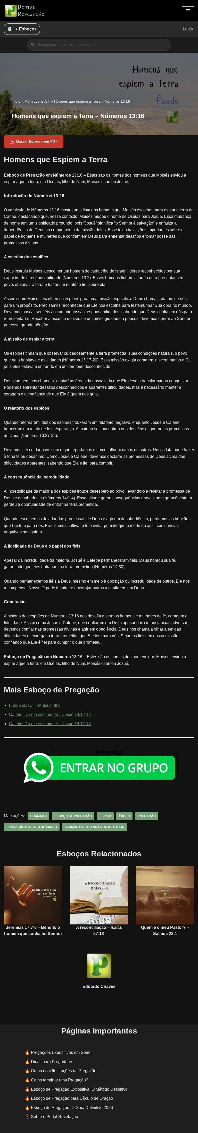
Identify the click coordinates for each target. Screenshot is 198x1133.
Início (16, 101)
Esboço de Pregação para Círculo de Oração (72, 1098)
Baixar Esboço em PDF (37, 141)
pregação (147, 816)
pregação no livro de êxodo (31, 827)
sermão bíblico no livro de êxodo (94, 827)
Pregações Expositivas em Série (60, 1052)
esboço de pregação (73, 816)
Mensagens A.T (37, 101)
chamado (38, 816)
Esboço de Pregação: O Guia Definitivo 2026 (72, 1107)
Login (188, 29)
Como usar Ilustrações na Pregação (63, 1071)
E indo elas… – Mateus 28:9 (35, 705)
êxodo (124, 816)
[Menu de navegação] (188, 10)
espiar (105, 816)
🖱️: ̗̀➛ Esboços (22, 29)
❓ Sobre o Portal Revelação (51, 1116)
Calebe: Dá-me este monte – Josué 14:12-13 (50, 714)
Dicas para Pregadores (52, 1062)
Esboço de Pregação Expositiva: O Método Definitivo (79, 1089)
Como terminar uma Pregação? (59, 1080)
